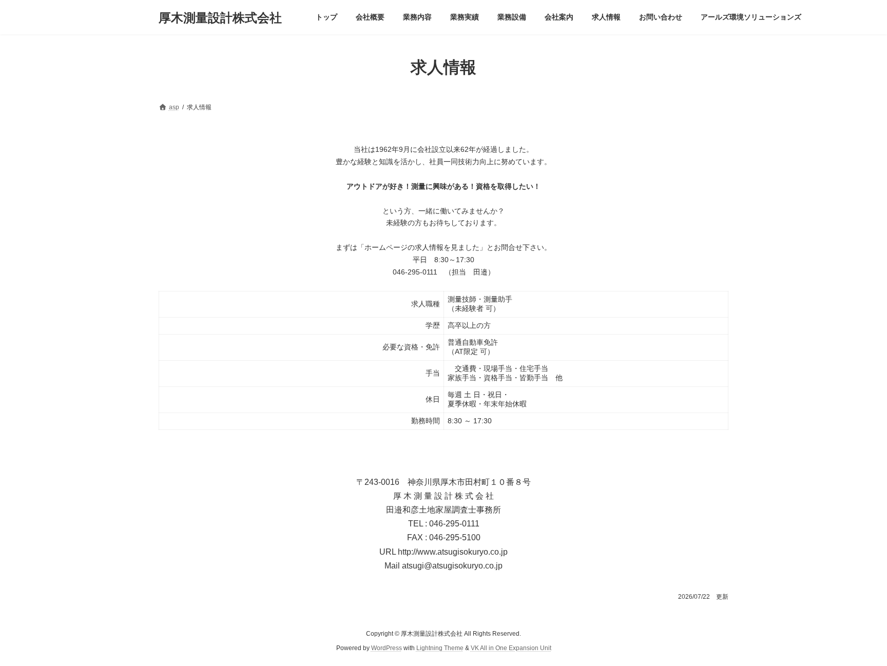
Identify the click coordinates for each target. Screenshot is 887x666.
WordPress (386, 648)
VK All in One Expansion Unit (511, 648)
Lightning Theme (440, 648)
